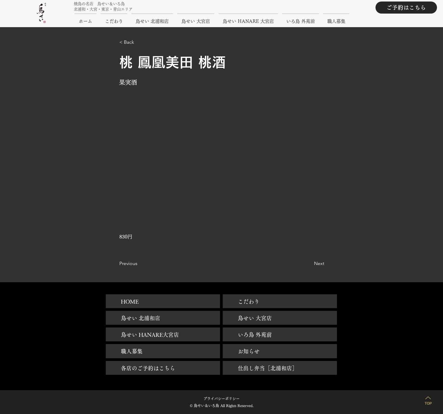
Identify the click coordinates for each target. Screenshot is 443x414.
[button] (139, 42)
